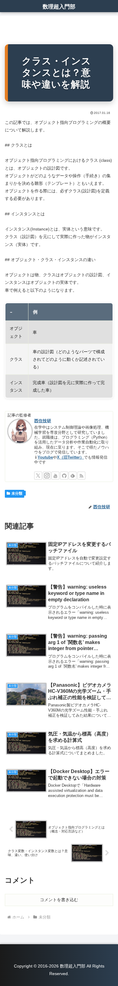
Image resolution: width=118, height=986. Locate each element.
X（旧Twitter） (70, 457)
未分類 (16, 493)
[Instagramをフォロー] (47, 476)
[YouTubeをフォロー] (55, 476)
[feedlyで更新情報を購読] (73, 476)
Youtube (45, 457)
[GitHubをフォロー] (64, 476)
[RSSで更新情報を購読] (81, 476)
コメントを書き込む (59, 899)
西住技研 (42, 420)
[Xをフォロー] (38, 476)
